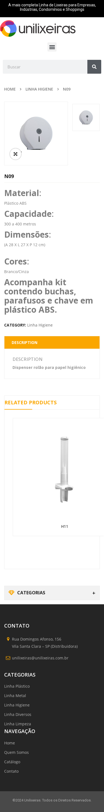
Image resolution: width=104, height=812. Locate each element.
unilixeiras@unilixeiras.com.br (40, 658)
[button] (52, 47)
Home (10, 89)
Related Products (30, 402)
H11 (64, 526)
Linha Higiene (39, 89)
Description (24, 342)
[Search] (94, 67)
